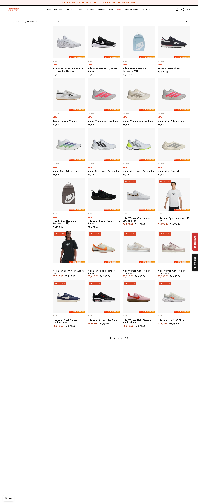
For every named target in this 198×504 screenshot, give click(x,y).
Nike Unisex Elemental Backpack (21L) (134, 69)
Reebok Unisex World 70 (171, 68)
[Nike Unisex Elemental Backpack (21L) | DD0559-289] (69, 194)
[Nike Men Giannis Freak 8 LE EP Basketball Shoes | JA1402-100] (69, 42)
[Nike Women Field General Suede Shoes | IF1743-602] (139, 296)
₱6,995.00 (93, 74)
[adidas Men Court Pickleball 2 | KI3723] (104, 144)
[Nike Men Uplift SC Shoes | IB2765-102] (174, 296)
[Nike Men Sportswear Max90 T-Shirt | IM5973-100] (174, 194)
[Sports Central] (14, 10)
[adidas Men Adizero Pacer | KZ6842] (69, 144)
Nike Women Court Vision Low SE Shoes (136, 219)
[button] (55, 10)
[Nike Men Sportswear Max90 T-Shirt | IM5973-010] (69, 247)
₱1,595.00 (128, 74)
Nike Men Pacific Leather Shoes (101, 272)
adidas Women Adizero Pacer (103, 121)
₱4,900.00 (93, 124)
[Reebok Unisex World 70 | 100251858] (174, 42)
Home (10, 22)
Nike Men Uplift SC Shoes (171, 320)
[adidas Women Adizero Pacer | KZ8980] (139, 94)
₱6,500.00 (93, 174)
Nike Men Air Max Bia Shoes (103, 320)
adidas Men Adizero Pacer (172, 121)
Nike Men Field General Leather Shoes (65, 321)
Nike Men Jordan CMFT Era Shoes (102, 69)
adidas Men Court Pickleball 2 (103, 171)
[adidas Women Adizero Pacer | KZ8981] (104, 94)
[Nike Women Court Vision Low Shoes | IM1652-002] (139, 247)
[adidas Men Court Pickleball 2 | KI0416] (139, 144)
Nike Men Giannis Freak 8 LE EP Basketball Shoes (68, 69)
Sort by (55, 21)
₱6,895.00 (58, 74)
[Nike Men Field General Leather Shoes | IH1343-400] (69, 296)
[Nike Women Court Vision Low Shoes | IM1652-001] (174, 247)
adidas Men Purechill (168, 171)
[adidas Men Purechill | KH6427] (174, 144)
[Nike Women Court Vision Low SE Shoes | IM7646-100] (139, 194)
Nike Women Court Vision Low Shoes (136, 272)
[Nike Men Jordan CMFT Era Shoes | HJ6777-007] (104, 42)
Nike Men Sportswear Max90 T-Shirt (174, 219)
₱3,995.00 (163, 72)
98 (126, 337)
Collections (19, 22)
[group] (99, 2)
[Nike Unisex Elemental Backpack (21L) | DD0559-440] (139, 42)
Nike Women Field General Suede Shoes (137, 321)
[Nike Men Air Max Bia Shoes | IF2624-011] (104, 296)
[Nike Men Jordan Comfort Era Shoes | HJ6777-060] (104, 194)
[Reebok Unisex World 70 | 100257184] (69, 94)
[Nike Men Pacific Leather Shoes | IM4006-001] (104, 247)
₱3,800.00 (163, 174)
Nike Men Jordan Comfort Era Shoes (104, 222)
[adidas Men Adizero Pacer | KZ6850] (174, 94)
